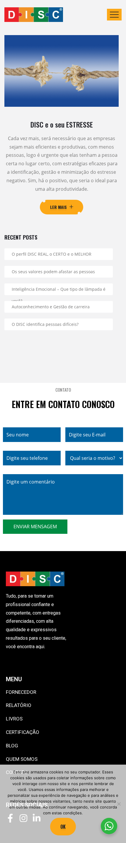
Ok (63, 826)
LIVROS (14, 719)
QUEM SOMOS (22, 759)
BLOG (12, 746)
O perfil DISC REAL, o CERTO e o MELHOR (51, 254)
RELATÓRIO (18, 705)
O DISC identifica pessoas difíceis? (45, 324)
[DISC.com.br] (33, 14)
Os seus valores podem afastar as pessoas (53, 271)
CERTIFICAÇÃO (22, 732)
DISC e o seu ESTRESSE (61, 124)
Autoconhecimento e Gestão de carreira (51, 306)
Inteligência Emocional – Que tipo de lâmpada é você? (58, 290)
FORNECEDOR (21, 692)
